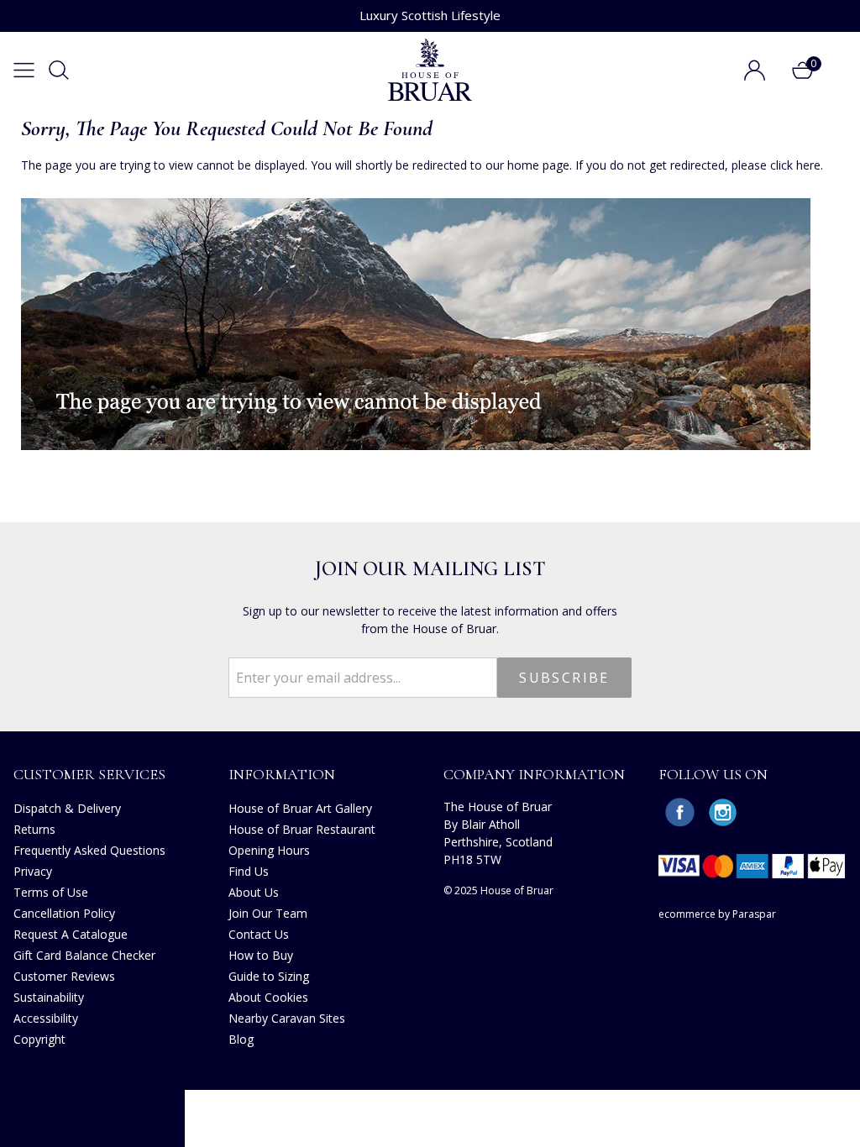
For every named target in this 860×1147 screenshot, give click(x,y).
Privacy (32, 871)
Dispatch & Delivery (67, 808)
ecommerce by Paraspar (717, 914)
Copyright (39, 1039)
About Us (253, 892)
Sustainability (48, 997)
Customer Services (89, 774)
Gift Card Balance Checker (84, 955)
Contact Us (258, 934)
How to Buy (260, 955)
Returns (34, 829)
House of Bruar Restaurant (301, 829)
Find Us (248, 871)
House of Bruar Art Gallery (300, 808)
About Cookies (268, 997)
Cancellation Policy (64, 913)
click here (795, 165)
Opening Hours (269, 850)
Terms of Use (50, 892)
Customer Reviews (64, 976)
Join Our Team (267, 913)
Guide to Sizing (268, 976)
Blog (241, 1039)
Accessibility (45, 1018)
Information (281, 774)
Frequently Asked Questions (89, 850)
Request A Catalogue (70, 934)
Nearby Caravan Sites (286, 1018)
